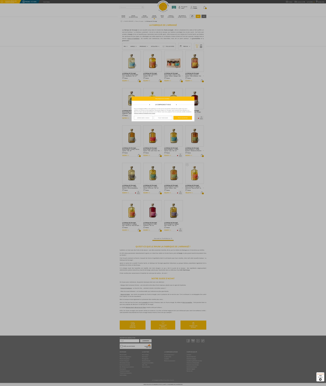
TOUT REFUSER (163, 118)
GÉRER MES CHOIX (143, 118)
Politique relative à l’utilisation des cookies (144, 113)
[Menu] (323, 373)
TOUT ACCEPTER (183, 118)
